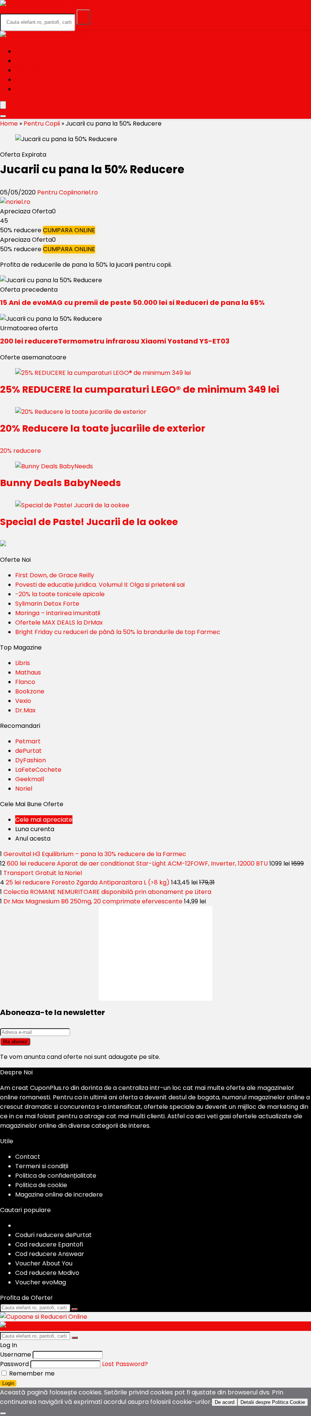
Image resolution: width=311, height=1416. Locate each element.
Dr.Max (25, 710)
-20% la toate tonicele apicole (60, 594)
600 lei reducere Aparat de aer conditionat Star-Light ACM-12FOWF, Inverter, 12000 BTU (137, 863)
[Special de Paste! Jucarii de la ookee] (72, 505)
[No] (3, 1413)
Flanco (25, 682)
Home (24, 51)
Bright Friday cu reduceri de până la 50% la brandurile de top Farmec (117, 632)
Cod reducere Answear (49, 1254)
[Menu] (3, 105)
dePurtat (28, 750)
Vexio (23, 700)
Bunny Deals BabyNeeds (60, 483)
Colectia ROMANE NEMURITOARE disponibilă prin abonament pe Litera (107, 892)
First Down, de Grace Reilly (54, 575)
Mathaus (28, 672)
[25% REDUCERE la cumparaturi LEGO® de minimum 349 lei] (103, 372)
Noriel (23, 788)
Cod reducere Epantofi (49, 1244)
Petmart (28, 741)
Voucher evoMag (40, 1282)
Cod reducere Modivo (47, 1272)
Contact (27, 1156)
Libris (22, 663)
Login (8, 1383)
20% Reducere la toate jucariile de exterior (102, 428)
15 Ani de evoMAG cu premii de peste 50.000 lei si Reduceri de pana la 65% (132, 302)
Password (14, 1364)
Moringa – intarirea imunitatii (57, 613)
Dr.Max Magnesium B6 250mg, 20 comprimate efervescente (92, 901)
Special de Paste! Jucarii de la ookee (89, 521)
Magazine (32, 79)
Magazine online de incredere (59, 1194)
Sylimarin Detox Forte (47, 603)
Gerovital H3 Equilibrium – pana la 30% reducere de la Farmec (94, 854)
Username (15, 1354)
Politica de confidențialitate (55, 1175)
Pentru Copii (42, 123)
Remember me (31, 1373)
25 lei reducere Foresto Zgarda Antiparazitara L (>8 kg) (88, 882)
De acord (224, 1402)
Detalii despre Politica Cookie (272, 1402)
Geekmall (29, 779)
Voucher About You (43, 1263)
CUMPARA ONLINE (69, 230)
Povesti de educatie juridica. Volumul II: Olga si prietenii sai (100, 584)
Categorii (32, 70)
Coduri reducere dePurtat (53, 1235)
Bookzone (29, 691)
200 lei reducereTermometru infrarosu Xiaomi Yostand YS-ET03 (114, 341)
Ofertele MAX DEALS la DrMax (59, 622)
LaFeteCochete (38, 769)
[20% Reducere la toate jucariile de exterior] (80, 411)
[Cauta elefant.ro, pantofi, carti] (83, 17)
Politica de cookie (41, 1185)
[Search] (3, 116)
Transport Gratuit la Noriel (42, 873)
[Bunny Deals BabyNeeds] (54, 466)
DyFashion (30, 760)
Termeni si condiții (41, 1166)
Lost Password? (125, 1364)
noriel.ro (86, 192)
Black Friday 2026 (46, 60)
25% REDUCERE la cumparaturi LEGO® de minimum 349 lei (139, 389)
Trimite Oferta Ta (45, 89)
